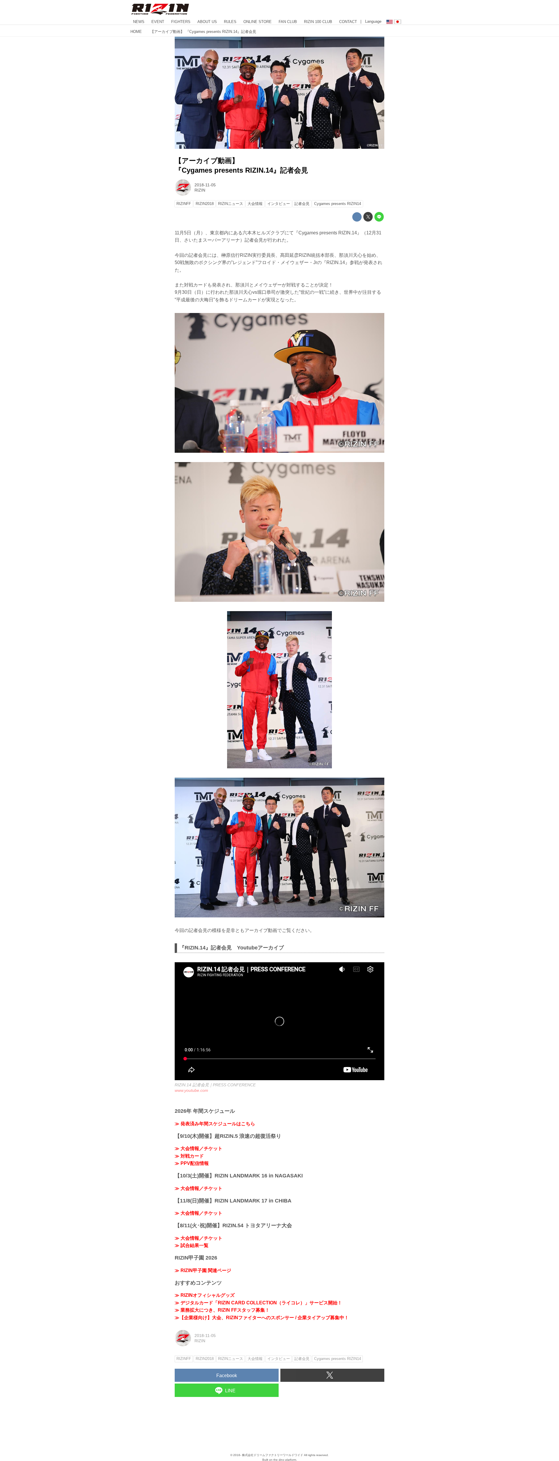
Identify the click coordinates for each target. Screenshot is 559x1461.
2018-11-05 (205, 185)
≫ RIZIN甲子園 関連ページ (203, 1270)
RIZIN (199, 190)
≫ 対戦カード (189, 1156)
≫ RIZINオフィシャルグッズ (205, 1295)
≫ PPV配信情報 (192, 1163)
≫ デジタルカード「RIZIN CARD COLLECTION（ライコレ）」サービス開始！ (258, 1302)
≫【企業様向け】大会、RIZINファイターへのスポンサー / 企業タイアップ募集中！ (262, 1317)
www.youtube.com (191, 1090)
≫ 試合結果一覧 (191, 1245)
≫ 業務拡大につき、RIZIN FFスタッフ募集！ (222, 1310)
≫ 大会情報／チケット (198, 1148)
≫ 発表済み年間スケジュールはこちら (215, 1123)
